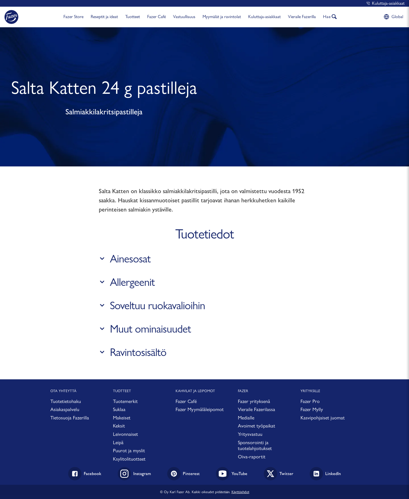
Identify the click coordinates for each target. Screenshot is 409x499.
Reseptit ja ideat (104, 16)
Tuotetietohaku (65, 401)
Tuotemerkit (125, 401)
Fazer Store (73, 16)
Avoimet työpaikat (256, 426)
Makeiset (121, 418)
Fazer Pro (310, 401)
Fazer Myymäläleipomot (200, 409)
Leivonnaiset (125, 434)
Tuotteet (132, 16)
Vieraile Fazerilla (302, 16)
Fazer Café (156, 16)
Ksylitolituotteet (129, 459)
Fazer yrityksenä (254, 401)
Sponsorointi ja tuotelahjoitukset (255, 445)
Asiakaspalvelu (64, 409)
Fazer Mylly (311, 409)
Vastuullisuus (184, 16)
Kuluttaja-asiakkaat (388, 3)
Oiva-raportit (251, 456)
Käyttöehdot (240, 492)
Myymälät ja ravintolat (222, 16)
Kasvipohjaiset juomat (322, 418)
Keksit (119, 426)
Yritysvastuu (250, 434)
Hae (327, 16)
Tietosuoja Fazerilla (69, 418)
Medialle (246, 418)
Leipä (118, 442)
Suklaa (119, 409)
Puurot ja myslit (129, 450)
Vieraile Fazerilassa (256, 409)
